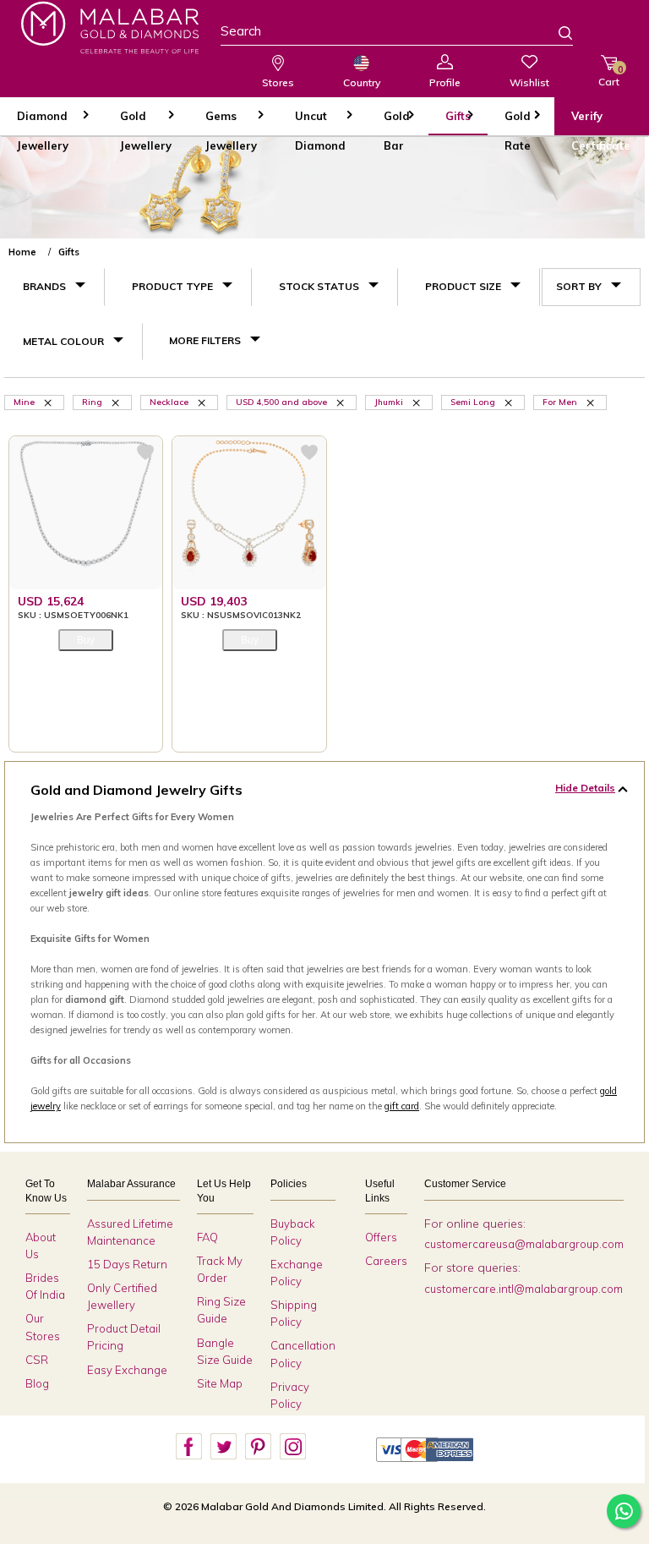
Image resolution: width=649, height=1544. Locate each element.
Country (361, 82)
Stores (278, 82)
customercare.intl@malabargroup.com (523, 1288)
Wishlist (529, 82)
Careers (386, 1261)
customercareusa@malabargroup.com (524, 1244)
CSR (36, 1359)
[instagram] (292, 1446)
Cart (608, 75)
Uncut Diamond (320, 122)
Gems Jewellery (231, 122)
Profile (445, 82)
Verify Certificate (600, 122)
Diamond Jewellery (42, 122)
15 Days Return (127, 1264)
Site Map (220, 1383)
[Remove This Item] (49, 402)
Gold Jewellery (146, 122)
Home (22, 252)
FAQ (207, 1237)
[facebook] (188, 1446)
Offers (381, 1237)
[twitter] (223, 1446)
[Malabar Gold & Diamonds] (110, 27)
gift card (401, 1106)
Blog (37, 1383)
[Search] (555, 34)
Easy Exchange (127, 1370)
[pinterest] (257, 1446)
